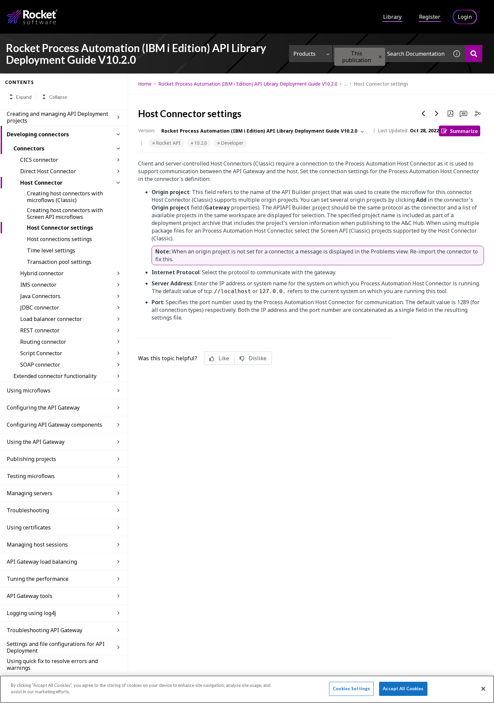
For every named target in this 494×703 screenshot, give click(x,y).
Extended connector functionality (54, 376)
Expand (24, 97)
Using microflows (28, 390)
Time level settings (51, 250)
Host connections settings (59, 239)
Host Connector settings (60, 227)
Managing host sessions (37, 544)
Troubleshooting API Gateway (44, 630)
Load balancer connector (51, 319)
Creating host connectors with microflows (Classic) (65, 196)
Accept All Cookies (403, 688)
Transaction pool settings (59, 262)
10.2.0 (200, 143)
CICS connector (39, 159)
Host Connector (41, 182)
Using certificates (29, 527)
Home (145, 84)
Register (429, 16)
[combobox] (390, 53)
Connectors (28, 148)
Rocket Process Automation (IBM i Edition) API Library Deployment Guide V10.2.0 (247, 84)
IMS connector (38, 284)
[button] (380, 56)
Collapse (58, 97)
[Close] (483, 688)
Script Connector (41, 353)
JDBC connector (39, 307)
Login (465, 16)
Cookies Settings (351, 688)
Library (392, 16)
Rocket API (168, 143)
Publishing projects (31, 459)
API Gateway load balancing (42, 561)
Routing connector (43, 341)
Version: (146, 130)
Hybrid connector (42, 273)
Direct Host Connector (48, 171)
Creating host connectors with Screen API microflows (65, 213)
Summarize (464, 131)
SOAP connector (40, 364)
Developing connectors (38, 134)
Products (304, 53)
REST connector (39, 330)
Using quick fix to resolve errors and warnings (52, 664)
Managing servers (29, 493)
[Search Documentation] (473, 53)
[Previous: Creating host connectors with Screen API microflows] (423, 113)
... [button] (345, 84)
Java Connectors (40, 296)
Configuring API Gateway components (54, 424)
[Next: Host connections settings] (437, 113)
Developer (232, 143)
